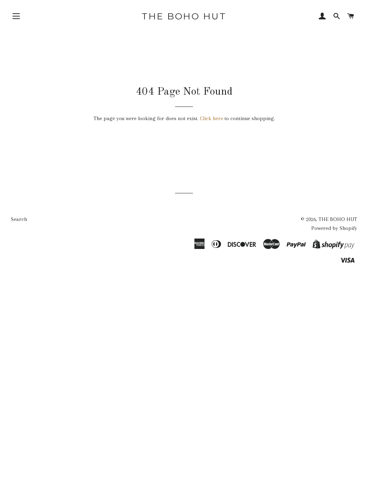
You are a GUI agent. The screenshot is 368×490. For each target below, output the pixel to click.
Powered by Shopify (334, 228)
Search (19, 219)
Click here (211, 118)
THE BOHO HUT (184, 16)
